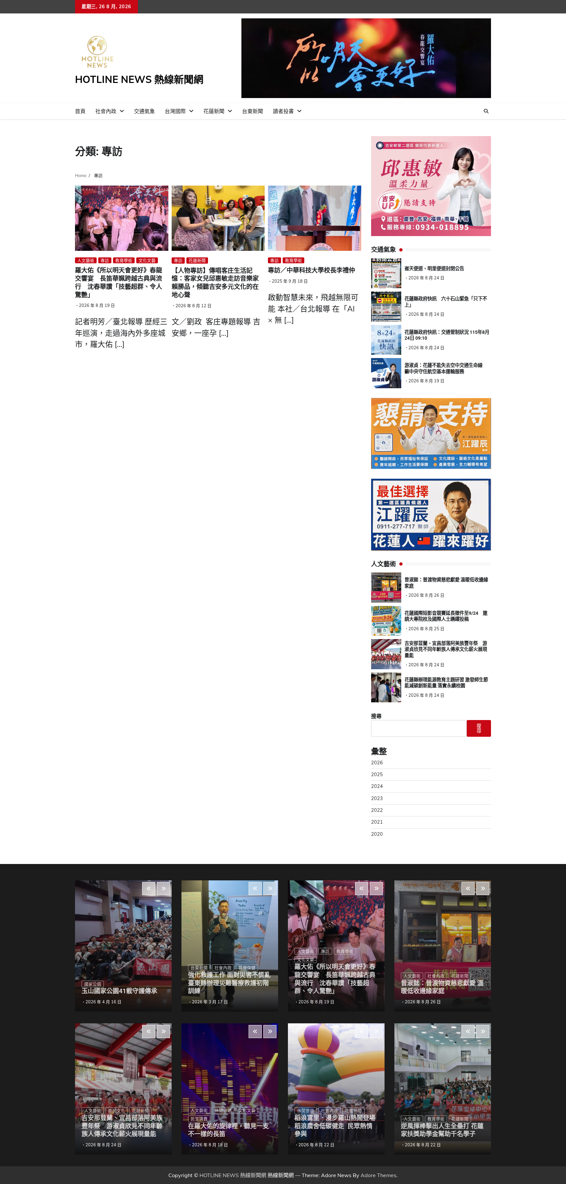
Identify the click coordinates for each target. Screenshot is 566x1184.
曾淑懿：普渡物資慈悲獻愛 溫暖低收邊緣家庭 (442, 987)
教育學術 (123, 260)
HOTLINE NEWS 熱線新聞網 (139, 79)
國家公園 (92, 984)
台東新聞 (252, 111)
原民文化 (116, 1110)
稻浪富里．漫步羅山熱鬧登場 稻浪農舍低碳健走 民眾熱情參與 (334, 1126)
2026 (377, 763)
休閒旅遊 (223, 1110)
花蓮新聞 (213, 111)
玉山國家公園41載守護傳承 (119, 991)
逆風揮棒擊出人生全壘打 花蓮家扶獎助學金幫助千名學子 (442, 1130)
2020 (377, 834)
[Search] (486, 111)
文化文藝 (147, 260)
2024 (377, 786)
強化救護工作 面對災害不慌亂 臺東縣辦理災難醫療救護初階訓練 (232, 983)
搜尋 (376, 716)
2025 (377, 774)
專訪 (105, 260)
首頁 (80, 111)
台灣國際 (175, 111)
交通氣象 (144, 111)
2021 (377, 822)
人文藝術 (85, 260)
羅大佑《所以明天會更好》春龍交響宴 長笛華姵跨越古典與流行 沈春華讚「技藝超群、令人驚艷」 (118, 282)
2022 (377, 810)
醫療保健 (246, 967)
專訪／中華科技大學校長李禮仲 (311, 270)
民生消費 (199, 1118)
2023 (377, 798)
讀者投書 (283, 111)
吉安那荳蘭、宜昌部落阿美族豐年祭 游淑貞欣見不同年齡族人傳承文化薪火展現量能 (446, 649)
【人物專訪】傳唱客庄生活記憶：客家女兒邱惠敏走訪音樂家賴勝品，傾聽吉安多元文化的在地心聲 (215, 283)
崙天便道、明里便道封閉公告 (434, 268)
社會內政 (105, 111)
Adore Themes (378, 1175)
